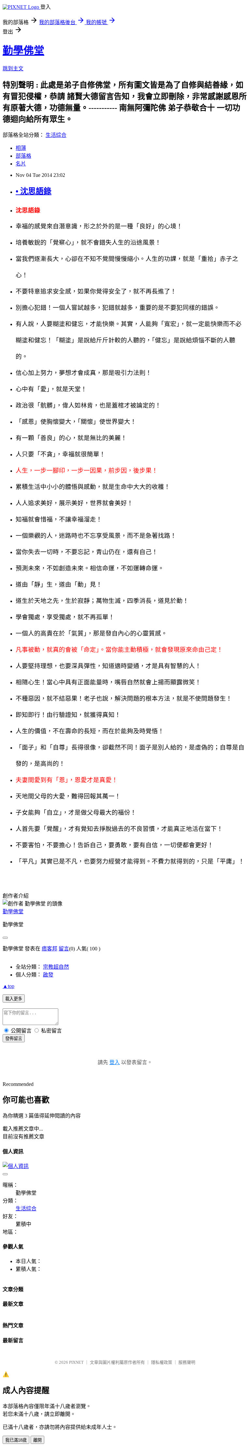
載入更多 (13, 998)
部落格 (23, 156)
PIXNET (76, 1362)
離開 (37, 1440)
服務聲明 (186, 1362)
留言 (64, 948)
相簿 (21, 148)
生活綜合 (56, 135)
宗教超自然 (56, 967)
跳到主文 (13, 68)
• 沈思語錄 (33, 191)
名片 (21, 163)
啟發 (48, 974)
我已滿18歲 (16, 1440)
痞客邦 (49, 948)
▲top (8, 986)
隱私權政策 (161, 1362)
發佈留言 (13, 1038)
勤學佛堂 (23, 50)
